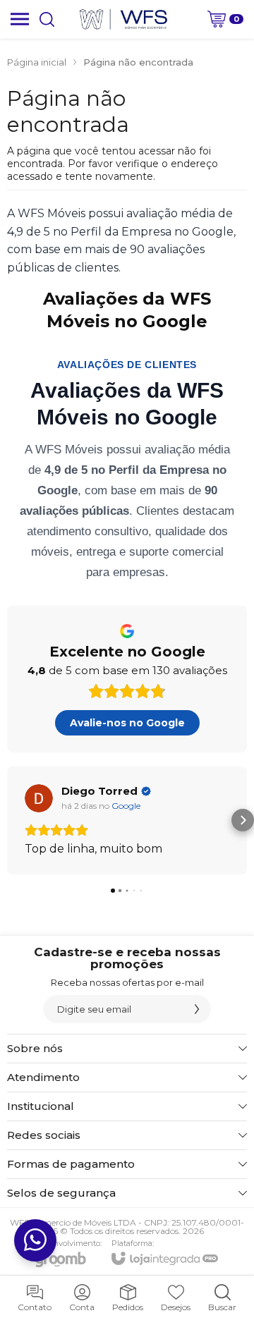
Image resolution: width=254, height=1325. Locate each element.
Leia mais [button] (165, 865)
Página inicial (36, 62)
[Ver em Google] (155, 798)
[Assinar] (197, 1017)
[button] (11, 824)
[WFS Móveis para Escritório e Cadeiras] (123, 19)
